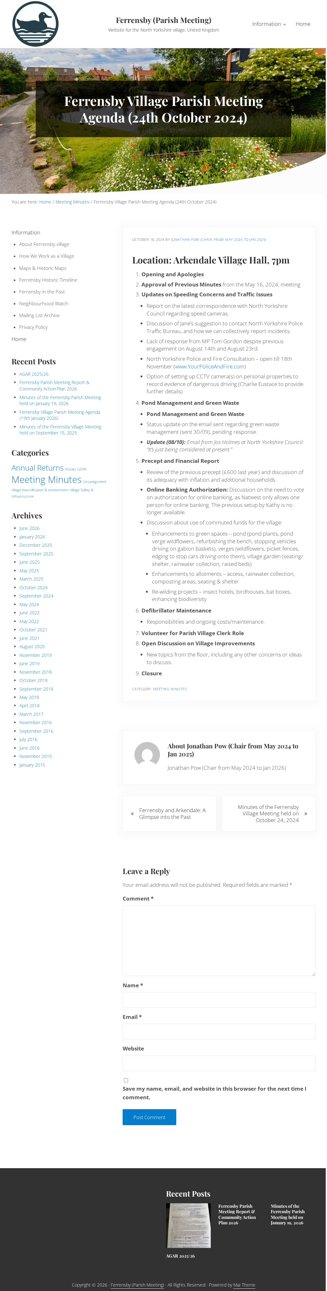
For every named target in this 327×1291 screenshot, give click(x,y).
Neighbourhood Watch (43, 303)
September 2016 (36, 731)
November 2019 (35, 655)
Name (133, 985)
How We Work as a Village (46, 256)
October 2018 (33, 680)
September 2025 (36, 554)
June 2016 (29, 748)
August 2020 (32, 646)
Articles (70, 469)
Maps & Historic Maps (42, 268)
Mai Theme (244, 1285)
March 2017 (31, 714)
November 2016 (35, 722)
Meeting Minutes (170, 688)
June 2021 (29, 638)
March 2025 (31, 579)
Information (25, 232)
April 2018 (29, 705)
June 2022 (29, 613)
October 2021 (33, 630)
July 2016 (28, 739)
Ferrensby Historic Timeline (48, 280)
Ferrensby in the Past (42, 291)
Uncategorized (94, 481)
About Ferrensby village (44, 244)
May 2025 (29, 571)
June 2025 (29, 562)
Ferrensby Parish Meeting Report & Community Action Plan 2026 (54, 385)
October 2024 (33, 587)
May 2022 (29, 621)
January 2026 (32, 537)
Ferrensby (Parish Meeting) (163, 20)
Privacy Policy (33, 327)
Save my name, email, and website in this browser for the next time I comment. (215, 1093)
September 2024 (36, 596)
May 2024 (29, 604)
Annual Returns (37, 467)
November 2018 (35, 672)
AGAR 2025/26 (34, 374)
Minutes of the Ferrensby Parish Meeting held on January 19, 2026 (60, 400)
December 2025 (35, 545)
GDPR (82, 469)
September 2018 (36, 689)
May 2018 (29, 697)
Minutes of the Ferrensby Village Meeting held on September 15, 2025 (60, 430)
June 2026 (29, 528)
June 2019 (29, 663)
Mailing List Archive (39, 315)
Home (18, 339)
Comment (138, 898)
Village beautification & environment (40, 490)
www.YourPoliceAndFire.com (209, 366)
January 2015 (32, 765)
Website (133, 1048)
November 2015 (35, 756)
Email (132, 1016)
